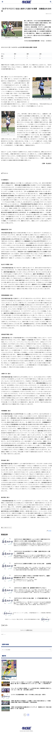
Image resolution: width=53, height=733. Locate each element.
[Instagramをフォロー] (28, 714)
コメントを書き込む (26, 630)
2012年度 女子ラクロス (7, 527)
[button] (50, 649)
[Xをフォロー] (24, 714)
